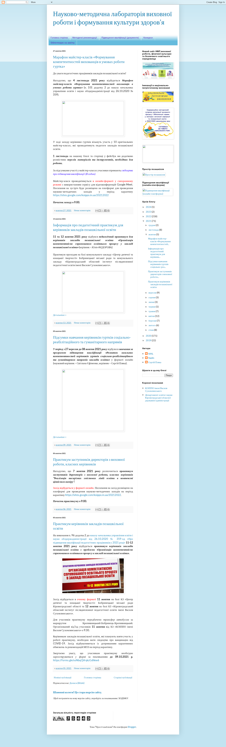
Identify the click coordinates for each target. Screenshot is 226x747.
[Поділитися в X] (102, 210)
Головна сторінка (59, 37)
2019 (149, 340)
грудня (152, 225)
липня (152, 302)
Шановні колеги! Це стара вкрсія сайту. (77, 692)
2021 (149, 221)
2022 (149, 216)
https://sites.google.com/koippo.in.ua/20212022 (81, 195)
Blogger (132, 726)
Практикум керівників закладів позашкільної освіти (160, 284)
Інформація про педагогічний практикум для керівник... (156, 252)
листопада (154, 229)
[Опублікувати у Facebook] (105, 210)
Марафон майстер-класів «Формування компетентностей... (159, 241)
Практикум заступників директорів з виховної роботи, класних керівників (89, 461)
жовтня (152, 234)
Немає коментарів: (82, 210)
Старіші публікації (123, 677)
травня (152, 311)
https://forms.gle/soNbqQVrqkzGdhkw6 (76, 660)
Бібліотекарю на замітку (63, 42)
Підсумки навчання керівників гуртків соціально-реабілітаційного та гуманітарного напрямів (92, 339)
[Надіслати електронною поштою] (96, 210)
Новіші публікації (62, 677)
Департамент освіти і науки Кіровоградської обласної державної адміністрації (158, 397)
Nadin (151, 357)
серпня (152, 297)
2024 (149, 207)
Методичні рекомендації (84, 37)
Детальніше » (59, 314)
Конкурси (148, 37)
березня (153, 320)
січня (151, 329)
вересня (153, 292)
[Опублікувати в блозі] (99, 210)
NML (150, 353)
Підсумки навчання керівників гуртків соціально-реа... (158, 264)
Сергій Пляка (154, 362)
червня (152, 306)
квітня (152, 316)
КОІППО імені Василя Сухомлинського (156, 389)
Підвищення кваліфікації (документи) (120, 37)
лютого (152, 325)
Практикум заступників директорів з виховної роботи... (160, 274)
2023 (149, 211)
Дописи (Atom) (76, 683)
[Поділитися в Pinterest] (108, 210)
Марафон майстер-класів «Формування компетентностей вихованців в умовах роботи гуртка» (89, 61)
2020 (149, 335)
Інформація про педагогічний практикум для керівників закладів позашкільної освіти (88, 227)
